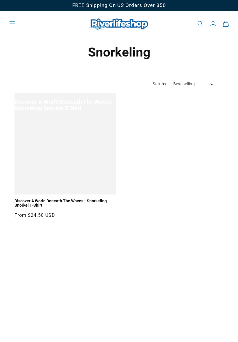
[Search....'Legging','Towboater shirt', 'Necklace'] (200, 23)
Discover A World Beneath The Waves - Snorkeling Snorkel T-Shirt (65, 105)
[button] (12, 23)
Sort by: (160, 83)
